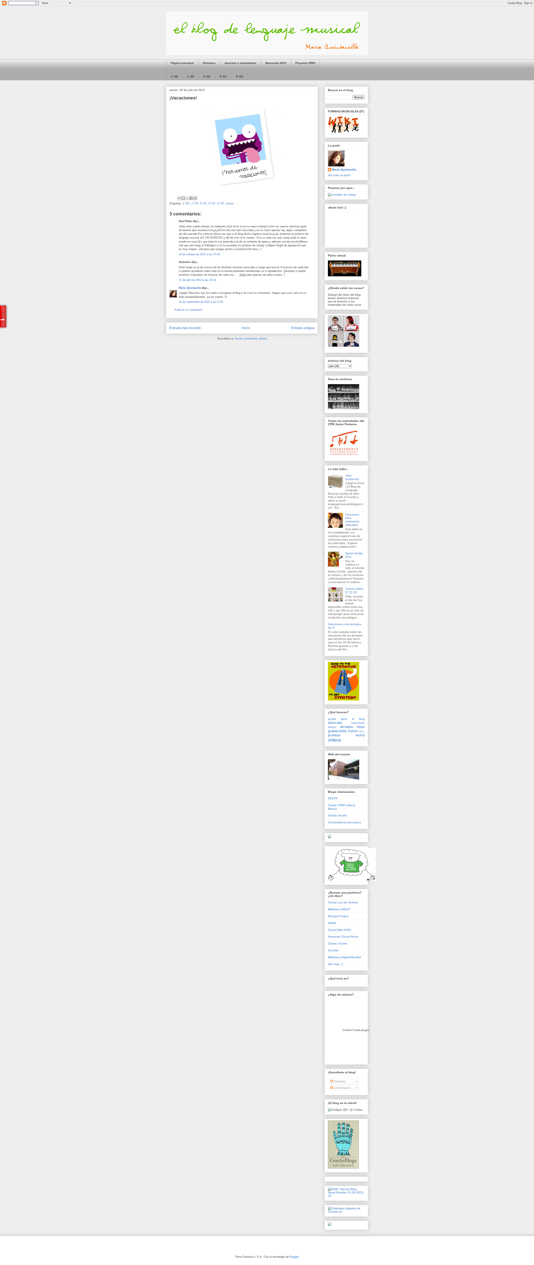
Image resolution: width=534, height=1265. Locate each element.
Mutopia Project (338, 916)
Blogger (294, 1256)
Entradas (339, 1081)
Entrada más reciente (185, 328)
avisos (230, 203)
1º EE (174, 76)
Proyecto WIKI (305, 63)
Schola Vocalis (337, 815)
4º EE (239, 76)
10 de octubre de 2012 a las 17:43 (199, 254)
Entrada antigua (303, 328)
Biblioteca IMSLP (339, 909)
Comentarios (342, 1087)
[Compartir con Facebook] (191, 198)
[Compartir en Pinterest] (195, 198)
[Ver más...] (335, 964)
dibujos (332, 727)
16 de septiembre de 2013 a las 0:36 (201, 301)
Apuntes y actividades (240, 63)
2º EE (206, 76)
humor (353, 731)
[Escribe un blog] (183, 198)
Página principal (182, 63)
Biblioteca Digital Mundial (344, 957)
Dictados (209, 63)
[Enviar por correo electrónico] (179, 198)
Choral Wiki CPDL (339, 930)
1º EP (190, 76)
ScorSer (333, 950)
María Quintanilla (190, 287)
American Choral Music (343, 936)
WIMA (332, 923)
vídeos (334, 740)
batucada (335, 723)
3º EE (223, 76)
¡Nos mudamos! (352, 477)
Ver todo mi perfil (339, 175)
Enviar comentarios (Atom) (251, 338)
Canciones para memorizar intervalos (352, 520)
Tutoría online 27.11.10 (354, 590)
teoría (360, 735)
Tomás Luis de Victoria (343, 902)
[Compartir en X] (187, 198)
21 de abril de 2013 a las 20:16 (197, 280)
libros (362, 731)
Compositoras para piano (344, 822)
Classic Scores (337, 943)
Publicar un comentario (188, 309)
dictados (346, 727)
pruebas (334, 735)
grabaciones (337, 731)
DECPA (333, 798)
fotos (361, 727)
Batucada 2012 (275, 63)
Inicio (246, 328)
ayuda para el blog (346, 719)
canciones (358, 722)
